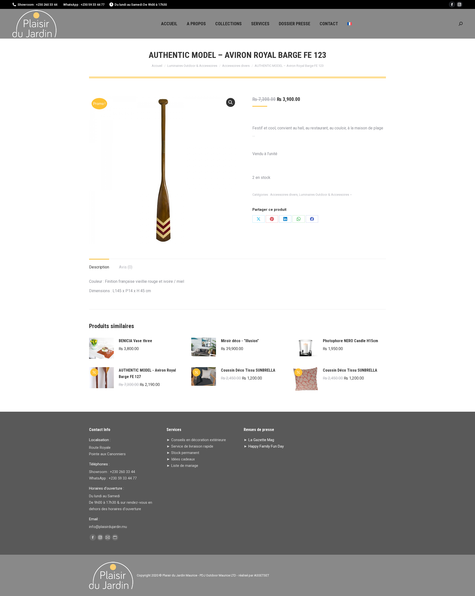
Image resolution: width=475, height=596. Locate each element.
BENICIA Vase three (135, 340)
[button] (230, 102)
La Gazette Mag (261, 440)
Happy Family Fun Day (266, 446)
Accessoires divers (284, 194)
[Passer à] (349, 23)
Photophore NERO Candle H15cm (350, 340)
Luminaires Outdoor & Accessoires (324, 194)
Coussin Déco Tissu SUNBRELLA (248, 370)
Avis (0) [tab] (125, 267)
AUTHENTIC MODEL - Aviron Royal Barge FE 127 (147, 373)
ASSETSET (261, 575)
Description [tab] (99, 267)
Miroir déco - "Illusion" (240, 340)
